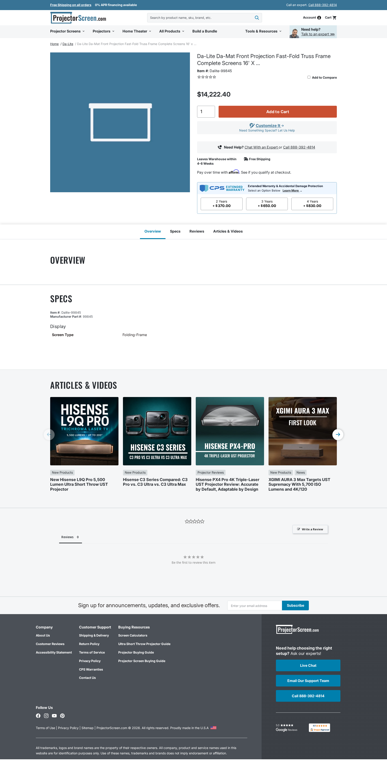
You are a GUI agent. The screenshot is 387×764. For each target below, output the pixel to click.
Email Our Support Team (308, 680)
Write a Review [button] (312, 529)
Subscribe (295, 605)
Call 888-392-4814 (322, 5)
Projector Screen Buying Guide (141, 661)
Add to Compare (324, 77)
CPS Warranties (91, 669)
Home (54, 44)
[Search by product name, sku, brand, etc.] (257, 17)
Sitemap (88, 728)
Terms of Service (92, 652)
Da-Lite (67, 44)
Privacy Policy (90, 661)
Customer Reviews (50, 644)
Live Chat (308, 665)
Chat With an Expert (262, 147)
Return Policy (89, 644)
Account (309, 17)
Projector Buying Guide (136, 652)
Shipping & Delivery (94, 635)
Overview (152, 231)
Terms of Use (45, 728)
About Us (43, 635)
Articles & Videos (228, 231)
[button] (331, 17)
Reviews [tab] (67, 537)
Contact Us (87, 678)
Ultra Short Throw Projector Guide (144, 644)
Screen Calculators (132, 635)
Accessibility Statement (54, 652)
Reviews (196, 231)
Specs (175, 231)
